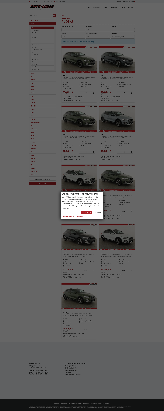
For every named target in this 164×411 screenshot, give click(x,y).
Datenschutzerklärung (68, 216)
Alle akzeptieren (86, 212)
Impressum (80, 216)
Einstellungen (97, 212)
